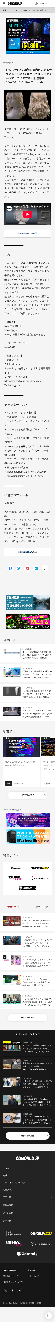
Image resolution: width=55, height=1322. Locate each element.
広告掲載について (10, 1276)
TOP (4, 10)
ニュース (13, 10)
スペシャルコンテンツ (14, 1182)
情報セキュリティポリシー (14, 1282)
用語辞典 (7, 1189)
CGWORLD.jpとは (10, 1270)
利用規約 (31, 1270)
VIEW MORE (27, 795)
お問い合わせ (33, 1276)
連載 (5, 1175)
